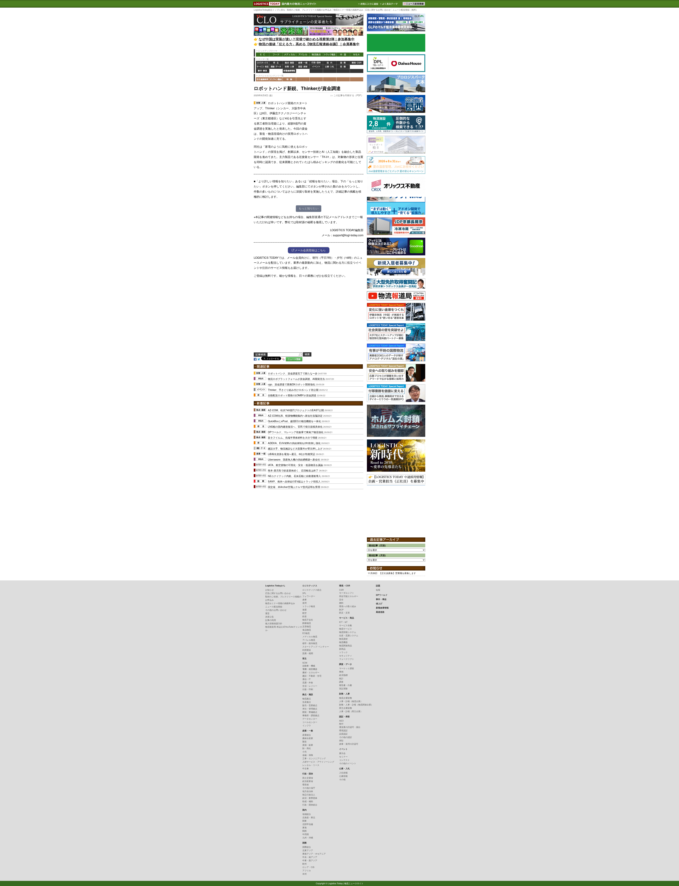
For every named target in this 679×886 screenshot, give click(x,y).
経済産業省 (307, 781)
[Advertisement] (336, 123)
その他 (342, 779)
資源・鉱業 (307, 744)
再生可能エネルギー (348, 596)
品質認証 (343, 733)
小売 (304, 751)
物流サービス (345, 628)
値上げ (276, 71)
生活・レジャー (309, 685)
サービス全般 (345, 625)
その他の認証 (345, 737)
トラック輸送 (329, 55)
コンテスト (344, 759)
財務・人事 (289, 67)
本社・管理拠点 (309, 708)
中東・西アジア (309, 860)
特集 (289, 79)
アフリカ (306, 870)
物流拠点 (316, 55)
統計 (341, 678)
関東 (304, 820)
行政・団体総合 (309, 804)
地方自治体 (307, 791)
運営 (267, 613)
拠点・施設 (289, 63)
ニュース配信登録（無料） (405, 9)
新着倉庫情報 (289, 71)
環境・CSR (356, 63)
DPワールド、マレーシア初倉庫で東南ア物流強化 (295, 432)
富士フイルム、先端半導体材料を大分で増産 (292, 437)
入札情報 (343, 772)
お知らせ (269, 589)
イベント (316, 67)
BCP (341, 609)
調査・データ (276, 67)
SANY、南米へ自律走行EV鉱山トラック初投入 (294, 481)
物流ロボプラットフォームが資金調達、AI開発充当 (296, 379)
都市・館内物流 (309, 643)
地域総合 (306, 813)
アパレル (303, 55)
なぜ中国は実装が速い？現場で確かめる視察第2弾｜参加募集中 (307, 39)
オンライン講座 (276, 79)
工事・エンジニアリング (314, 758)
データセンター (309, 718)
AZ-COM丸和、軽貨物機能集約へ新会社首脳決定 (295, 415)
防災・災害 (344, 612)
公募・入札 (329, 67)
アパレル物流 (308, 639)
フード (276, 55)
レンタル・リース (310, 764)
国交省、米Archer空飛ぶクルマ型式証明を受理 (294, 487)
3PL (304, 593)
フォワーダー (308, 596)
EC (262, 55)
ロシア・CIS (308, 866)
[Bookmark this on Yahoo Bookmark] (283, 359)
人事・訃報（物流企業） (350, 701)
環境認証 (343, 730)
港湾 (304, 602)
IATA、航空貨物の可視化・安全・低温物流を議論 (295, 465)
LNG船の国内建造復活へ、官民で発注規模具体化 (295, 426)
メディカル (289, 55)
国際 (343, 63)
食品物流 (306, 629)
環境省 (305, 784)
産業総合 (306, 734)
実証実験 (343, 688)
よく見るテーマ (389, 4)
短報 (378, 589)
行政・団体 (316, 63)
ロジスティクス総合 (311, 589)
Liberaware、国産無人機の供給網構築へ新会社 (294, 459)
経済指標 (343, 674)
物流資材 (343, 638)
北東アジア (307, 850)
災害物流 (306, 626)
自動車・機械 (308, 665)
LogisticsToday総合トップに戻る (269, 9)
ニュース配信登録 (273, 606)
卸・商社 (306, 748)
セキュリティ (345, 655)
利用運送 (306, 649)
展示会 (342, 753)
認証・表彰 (303, 67)
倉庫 (304, 599)
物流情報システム (347, 631)
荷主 (276, 63)
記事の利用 (270, 619)
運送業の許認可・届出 (349, 726)
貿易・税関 (307, 653)
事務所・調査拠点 (310, 715)
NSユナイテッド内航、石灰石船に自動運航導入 (294, 476)
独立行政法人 (308, 794)
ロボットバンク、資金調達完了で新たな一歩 (292, 373)
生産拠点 (306, 701)
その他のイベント (347, 763)
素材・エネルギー (310, 672)
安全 (341, 599)
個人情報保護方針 (273, 623)
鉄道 (304, 616)
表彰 (341, 740)
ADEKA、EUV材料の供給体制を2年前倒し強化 (294, 443)
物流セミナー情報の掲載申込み (348, 9)
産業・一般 (303, 63)
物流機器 (343, 642)
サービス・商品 (262, 67)
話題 (343, 67)
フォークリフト (346, 658)
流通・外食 (307, 682)
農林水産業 (307, 738)
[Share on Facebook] (255, 359)
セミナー (343, 756)
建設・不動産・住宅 (311, 675)
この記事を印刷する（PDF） (348, 95)
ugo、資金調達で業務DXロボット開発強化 (291, 384)
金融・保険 (307, 754)
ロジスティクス (262, 63)
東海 (304, 827)
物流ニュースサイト (353, 883)
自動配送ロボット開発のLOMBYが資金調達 (292, 395)
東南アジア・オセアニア (314, 853)
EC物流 (306, 633)
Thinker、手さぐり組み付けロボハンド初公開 (293, 390)
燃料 (341, 602)
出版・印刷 (307, 689)
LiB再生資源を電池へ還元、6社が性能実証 (291, 454)
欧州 (304, 863)
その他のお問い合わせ (275, 609)
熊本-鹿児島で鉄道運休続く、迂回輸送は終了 (293, 470)
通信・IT (306, 679)
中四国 (305, 834)
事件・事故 (262, 71)
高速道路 (303, 71)
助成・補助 (307, 801)
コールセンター (309, 721)
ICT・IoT (343, 621)
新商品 (342, 648)
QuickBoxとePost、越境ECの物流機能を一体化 (294, 421)
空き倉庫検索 (262, 79)
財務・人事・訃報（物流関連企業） (356, 704)
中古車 (305, 768)
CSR (341, 589)
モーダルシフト (346, 592)
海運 (304, 609)
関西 (304, 830)
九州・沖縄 (307, 837)
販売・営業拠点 (309, 705)
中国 (343, 55)
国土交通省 (307, 777)
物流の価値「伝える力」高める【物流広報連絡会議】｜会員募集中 (309, 44)
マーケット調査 (346, 668)
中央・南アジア (309, 856)
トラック (343, 652)
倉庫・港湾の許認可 (348, 743)
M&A (356, 55)
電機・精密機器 (309, 668)
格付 (341, 723)
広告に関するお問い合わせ (378, 9)
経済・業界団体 (309, 797)
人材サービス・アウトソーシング (318, 761)
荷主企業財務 (345, 707)
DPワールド (356, 67)
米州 (304, 873)
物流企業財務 (345, 697)
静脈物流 (306, 622)
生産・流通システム (348, 635)
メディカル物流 (309, 636)
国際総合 (306, 846)
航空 (304, 612)
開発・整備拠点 (309, 711)
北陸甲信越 (307, 824)
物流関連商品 (345, 645)
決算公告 (269, 616)
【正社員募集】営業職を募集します (397, 573)
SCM (304, 662)
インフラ (306, 725)
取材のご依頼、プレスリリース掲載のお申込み (309, 9)
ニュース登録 (294, 359)
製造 (304, 741)
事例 (341, 671)
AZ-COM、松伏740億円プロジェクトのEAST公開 (296, 410)
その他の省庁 (308, 787)
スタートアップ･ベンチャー (315, 646)
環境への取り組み (347, 606)
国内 (329, 63)
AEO (341, 720)
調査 (341, 681)
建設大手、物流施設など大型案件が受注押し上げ (295, 448)
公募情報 (343, 775)
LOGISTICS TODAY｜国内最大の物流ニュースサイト (266, 4)
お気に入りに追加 (368, 4)
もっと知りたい (308, 208)
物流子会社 (307, 619)
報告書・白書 (345, 685)
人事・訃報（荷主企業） (350, 711)
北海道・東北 (308, 817)
